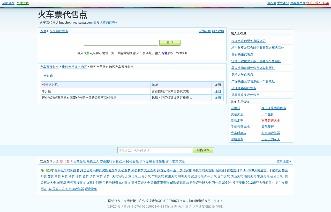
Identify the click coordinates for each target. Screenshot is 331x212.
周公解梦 (124, 170)
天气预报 (267, 127)
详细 (218, 91)
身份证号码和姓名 (273, 108)
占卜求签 (172, 161)
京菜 (99, 176)
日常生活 (79, 161)
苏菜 (51, 176)
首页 (43, 31)
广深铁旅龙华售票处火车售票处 (253, 79)
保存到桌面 (298, 3)
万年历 (216, 183)
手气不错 (283, 3)
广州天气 (158, 176)
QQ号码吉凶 (56, 189)
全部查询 (8, 3)
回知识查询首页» (105, 22)
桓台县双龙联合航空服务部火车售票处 (257, 46)
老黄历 (235, 108)
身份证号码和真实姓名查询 (98, 170)
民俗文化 (132, 161)
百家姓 (219, 170)
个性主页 (23, 3)
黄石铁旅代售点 (242, 52)
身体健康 (159, 161)
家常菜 (276, 170)
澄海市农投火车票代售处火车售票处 (256, 59)
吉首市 (48, 75)
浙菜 (72, 176)
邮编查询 (237, 139)
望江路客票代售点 (243, 86)
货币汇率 (237, 120)
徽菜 (85, 176)
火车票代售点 (62, 14)
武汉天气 (197, 176)
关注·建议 (185, 206)
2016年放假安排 (233, 183)
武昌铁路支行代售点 (245, 93)
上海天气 (144, 176)
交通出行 (106, 161)
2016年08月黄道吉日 (254, 170)
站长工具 (93, 161)
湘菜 (79, 176)
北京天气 (131, 176)
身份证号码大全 (200, 183)
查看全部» (284, 161)
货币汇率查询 (160, 183)
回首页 (271, 3)
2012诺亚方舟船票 (259, 183)
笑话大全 (237, 114)
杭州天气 (171, 176)
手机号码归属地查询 (117, 183)
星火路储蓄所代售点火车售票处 (253, 66)
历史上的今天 (270, 139)
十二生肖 (267, 114)
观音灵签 (91, 189)
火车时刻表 (238, 133)
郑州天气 (210, 176)
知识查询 (123, 206)
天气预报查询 (76, 183)
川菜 (44, 176)
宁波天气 (263, 176)
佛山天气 (237, 176)
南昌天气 (250, 176)
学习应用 (145, 161)
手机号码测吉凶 (203, 170)
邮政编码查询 (179, 183)
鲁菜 (285, 170)
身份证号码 (164, 170)
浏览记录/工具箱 (317, 3)
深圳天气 (184, 176)
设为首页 (205, 31)
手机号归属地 (240, 127)
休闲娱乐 (119, 161)
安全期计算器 (270, 133)
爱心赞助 (218, 206)
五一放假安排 (182, 170)
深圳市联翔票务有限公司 (248, 39)
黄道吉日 (233, 170)
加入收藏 (218, 31)
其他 (182, 161)
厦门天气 (223, 176)
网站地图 (171, 206)
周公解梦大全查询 (143, 170)
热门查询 (66, 161)
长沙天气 (276, 176)
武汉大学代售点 (242, 73)
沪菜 (92, 176)
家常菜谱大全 (270, 120)
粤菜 (58, 176)
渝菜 (106, 176)
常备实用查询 (240, 102)
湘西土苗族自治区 (74, 67)
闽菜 (65, 176)
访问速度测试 (201, 206)
